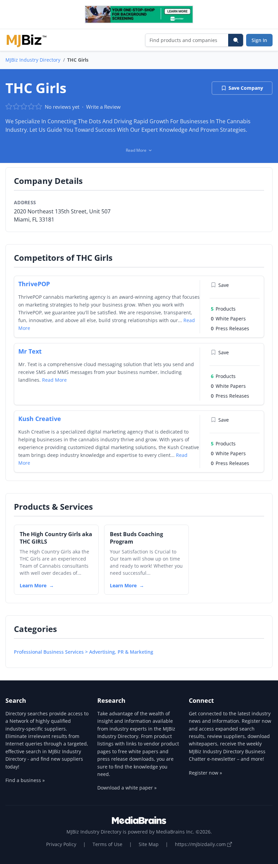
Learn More (33, 585)
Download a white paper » (127, 787)
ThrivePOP (34, 284)
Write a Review (103, 106)
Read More (54, 380)
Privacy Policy (61, 844)
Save (223, 285)
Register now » (205, 773)
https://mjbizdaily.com (201, 844)
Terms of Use (107, 844)
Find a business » (25, 780)
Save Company (246, 88)
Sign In (259, 40)
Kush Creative (39, 419)
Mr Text (30, 351)
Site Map (149, 844)
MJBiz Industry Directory (32, 60)
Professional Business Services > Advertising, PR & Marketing (83, 652)
